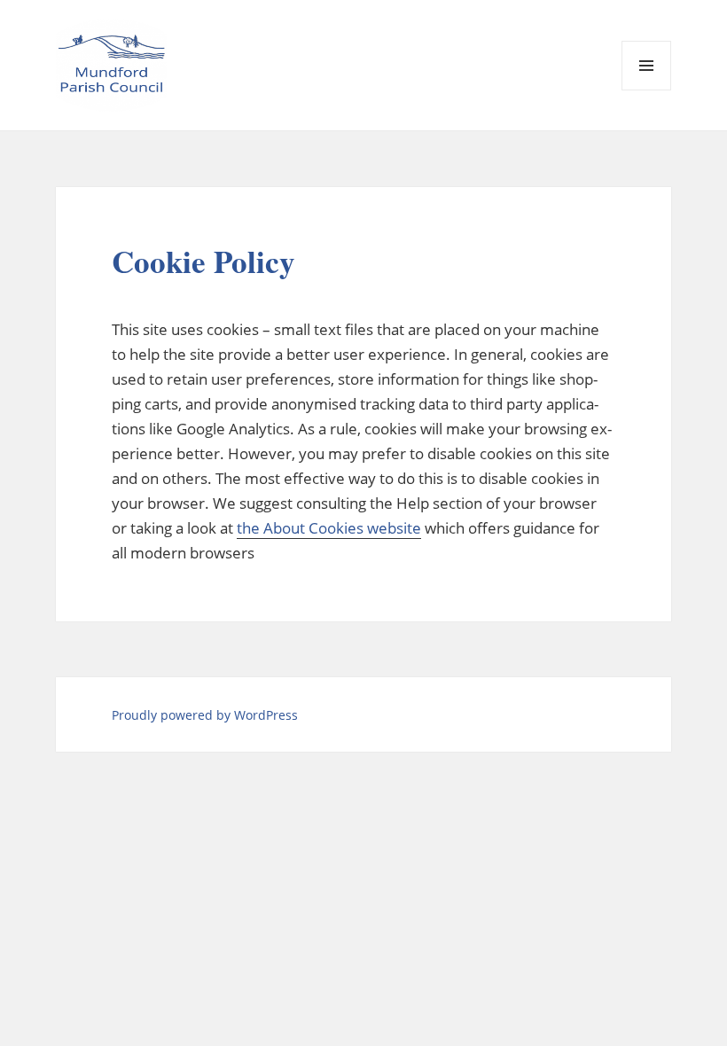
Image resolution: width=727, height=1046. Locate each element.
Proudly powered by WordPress (205, 714)
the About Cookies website (329, 528)
